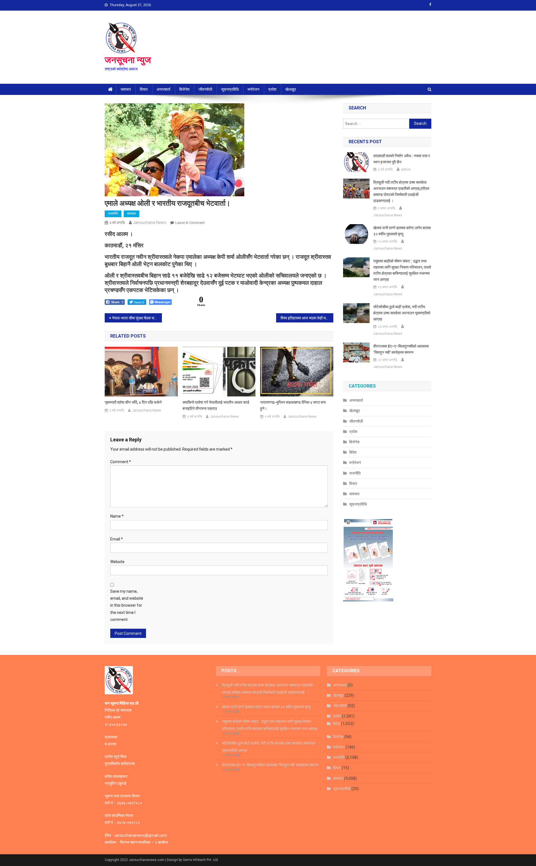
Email (116, 539)
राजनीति (113, 214)
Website (117, 561)
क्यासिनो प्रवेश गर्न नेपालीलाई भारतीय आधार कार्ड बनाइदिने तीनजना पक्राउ (216, 405)
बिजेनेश (184, 89)
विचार (144, 89)
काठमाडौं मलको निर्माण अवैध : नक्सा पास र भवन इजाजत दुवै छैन (401, 159)
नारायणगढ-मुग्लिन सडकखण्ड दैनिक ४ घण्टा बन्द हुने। (293, 405)
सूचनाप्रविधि (230, 89)
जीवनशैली (205, 89)
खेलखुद (290, 89)
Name (117, 516)
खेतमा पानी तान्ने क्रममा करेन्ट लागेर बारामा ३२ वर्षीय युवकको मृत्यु (402, 231)
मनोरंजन (253, 89)
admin (406, 169)
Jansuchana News (149, 222)
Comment (120, 462)
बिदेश (352, 452)
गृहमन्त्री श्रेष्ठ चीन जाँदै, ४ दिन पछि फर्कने (133, 402)
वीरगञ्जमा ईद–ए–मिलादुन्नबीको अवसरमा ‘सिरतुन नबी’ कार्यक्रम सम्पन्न (401, 349)
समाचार (126, 89)
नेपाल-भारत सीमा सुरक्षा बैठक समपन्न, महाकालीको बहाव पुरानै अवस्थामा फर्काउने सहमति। (137, 318)
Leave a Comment (190, 223)
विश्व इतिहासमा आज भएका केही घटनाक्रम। (307, 318)
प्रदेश (272, 89)
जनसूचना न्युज (128, 60)
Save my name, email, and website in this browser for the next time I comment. (126, 605)
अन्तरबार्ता (163, 89)
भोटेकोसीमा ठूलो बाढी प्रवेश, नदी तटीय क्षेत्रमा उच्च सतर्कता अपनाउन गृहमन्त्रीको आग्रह (401, 313)
